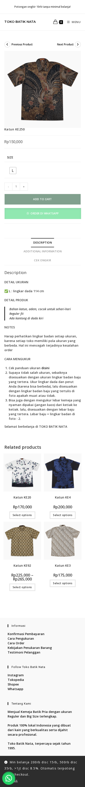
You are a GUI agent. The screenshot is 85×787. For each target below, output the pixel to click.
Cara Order (16, 643)
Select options (22, 515)
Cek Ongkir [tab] (42, 260)
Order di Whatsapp (45, 213)
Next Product (65, 44)
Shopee (13, 684)
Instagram (16, 675)
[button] (42, 213)
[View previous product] (7, 44)
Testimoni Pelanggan (24, 652)
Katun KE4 (63, 497)
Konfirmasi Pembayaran (26, 634)
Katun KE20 (22, 497)
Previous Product (22, 44)
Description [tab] (42, 242)
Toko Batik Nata (20, 22)
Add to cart (42, 199)
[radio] (13, 170)
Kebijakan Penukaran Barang (30, 648)
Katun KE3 (63, 565)
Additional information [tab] (43, 251)
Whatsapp (15, 689)
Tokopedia (16, 680)
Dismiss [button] (11, 780)
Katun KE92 (22, 565)
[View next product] (78, 44)
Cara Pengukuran (21, 638)
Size (10, 157)
